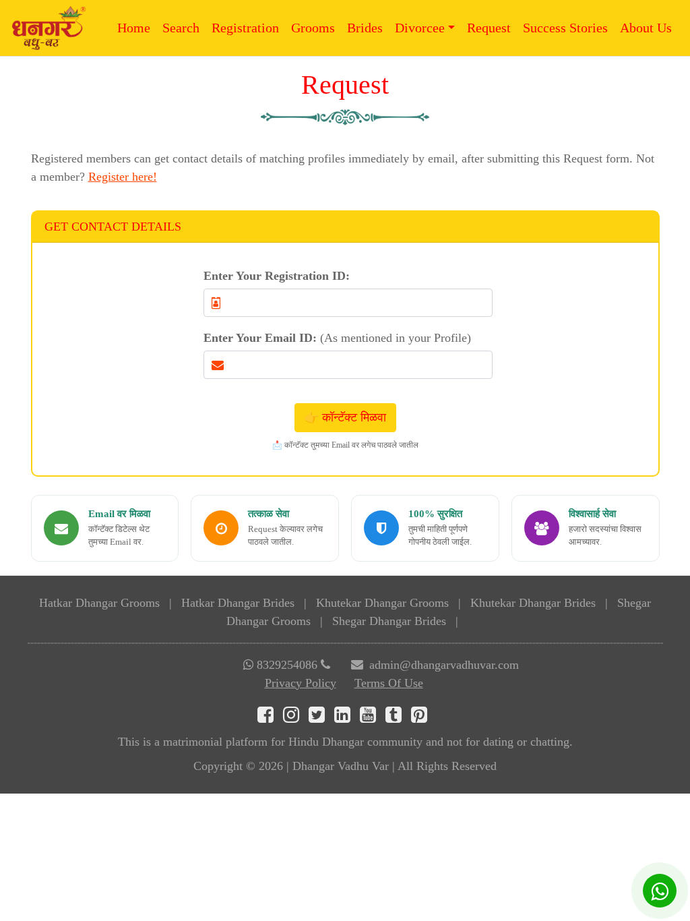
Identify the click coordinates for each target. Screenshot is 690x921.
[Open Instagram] (296, 717)
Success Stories (565, 27)
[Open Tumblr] (398, 717)
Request (489, 27)
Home (133, 27)
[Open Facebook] (270, 717)
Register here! (122, 176)
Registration (245, 27)
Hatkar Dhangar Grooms (99, 603)
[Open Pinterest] (422, 717)
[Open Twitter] (321, 717)
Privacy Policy (300, 683)
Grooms (313, 27)
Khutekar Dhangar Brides (533, 603)
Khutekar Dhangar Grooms (382, 603)
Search (180, 27)
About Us (646, 27)
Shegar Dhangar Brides (389, 621)
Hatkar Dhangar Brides (237, 603)
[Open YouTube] (372, 717)
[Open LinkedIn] (347, 717)
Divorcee (420, 27)
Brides (365, 27)
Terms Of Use (388, 683)
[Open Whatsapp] (660, 891)
